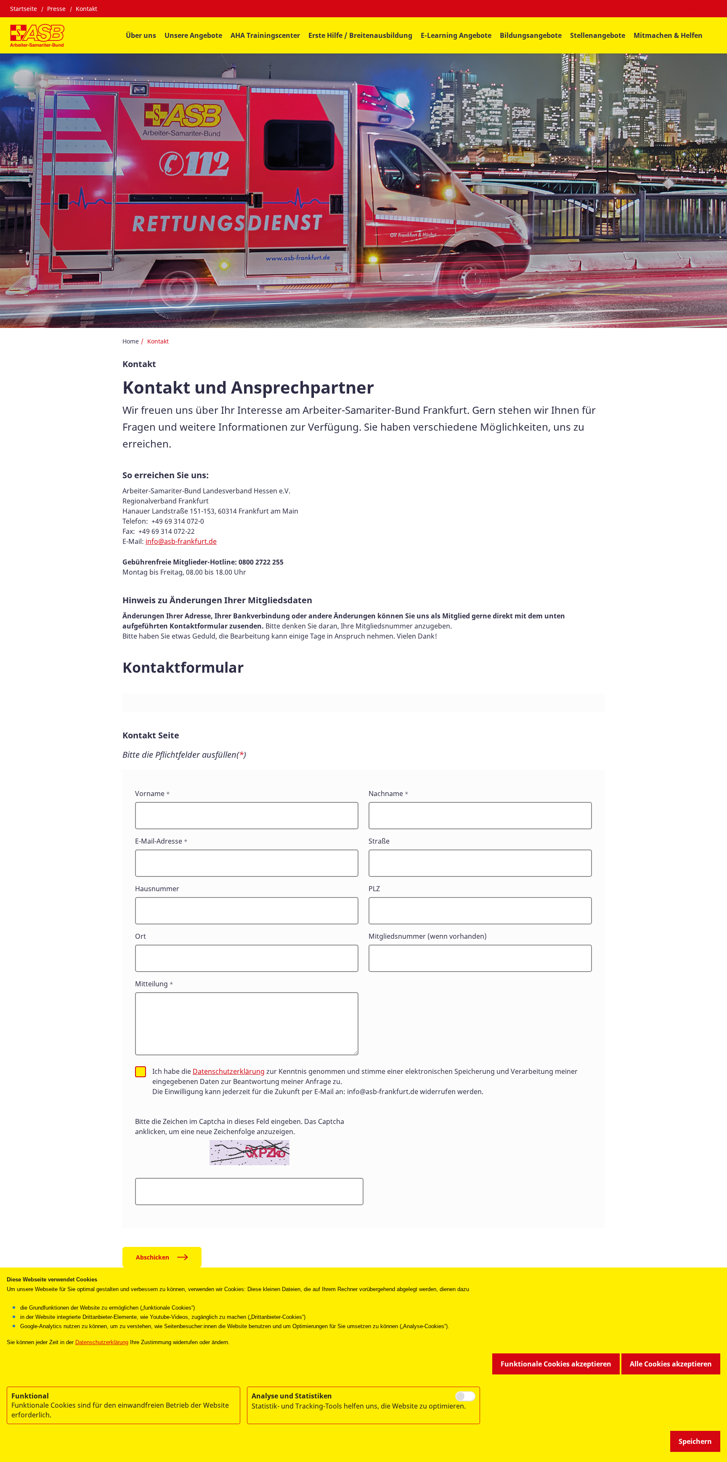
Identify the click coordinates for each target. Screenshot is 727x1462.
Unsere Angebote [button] (193, 35)
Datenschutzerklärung (229, 1071)
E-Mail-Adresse (158, 841)
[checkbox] (140, 1071)
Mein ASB (702, 8)
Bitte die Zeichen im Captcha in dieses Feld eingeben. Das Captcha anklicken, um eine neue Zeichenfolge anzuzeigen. (239, 1126)
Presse (56, 9)
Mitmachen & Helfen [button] (668, 35)
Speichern (695, 1441)
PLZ (374, 888)
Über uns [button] (141, 35)
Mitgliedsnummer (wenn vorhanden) (428, 936)
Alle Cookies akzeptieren (671, 1364)
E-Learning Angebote (456, 35)
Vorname (150, 793)
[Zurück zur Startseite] (37, 35)
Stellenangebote (597, 35)
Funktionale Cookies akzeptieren (556, 1364)
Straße (379, 841)
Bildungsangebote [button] (531, 35)
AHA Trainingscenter (265, 35)
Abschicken (152, 1257)
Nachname (386, 793)
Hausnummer (157, 888)
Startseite (23, 9)
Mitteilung (151, 983)
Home (130, 341)
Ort (140, 936)
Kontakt (86, 9)
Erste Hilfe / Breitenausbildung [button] (360, 35)
